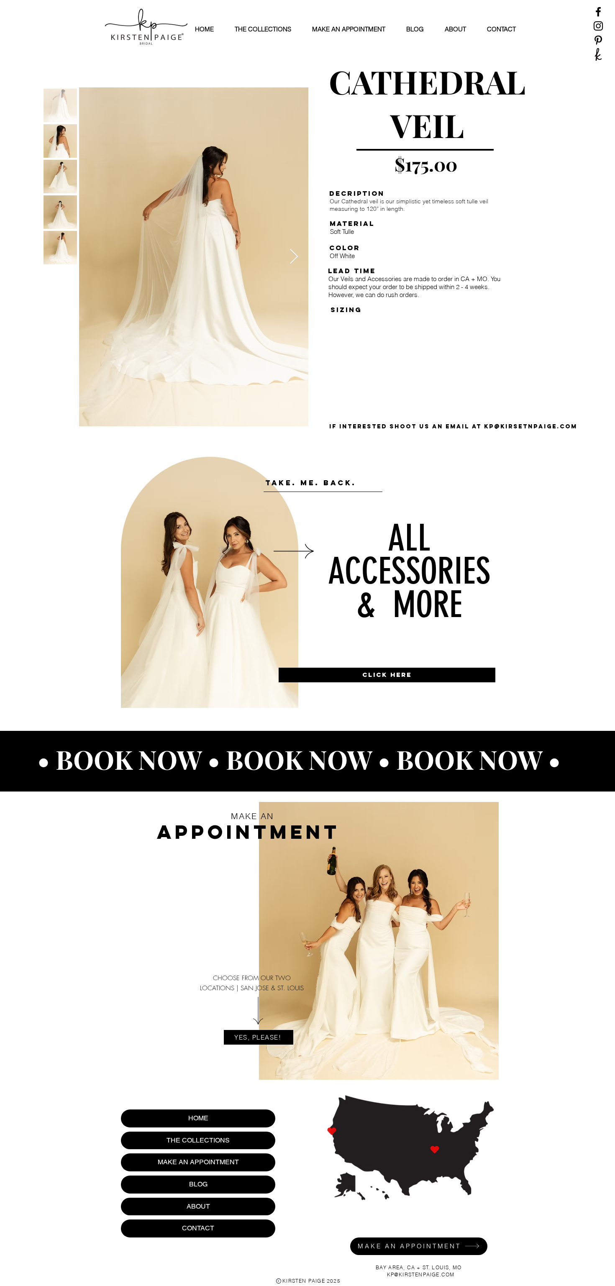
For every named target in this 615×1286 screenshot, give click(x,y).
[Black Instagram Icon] (598, 26)
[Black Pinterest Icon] (598, 40)
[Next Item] (294, 257)
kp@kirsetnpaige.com (530, 426)
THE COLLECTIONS (198, 1140)
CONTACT (198, 1228)
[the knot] (598, 54)
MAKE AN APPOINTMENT (198, 1162)
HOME (198, 1118)
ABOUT (198, 1206)
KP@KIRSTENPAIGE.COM (421, 1274)
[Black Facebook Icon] (598, 11)
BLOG (198, 1184)
